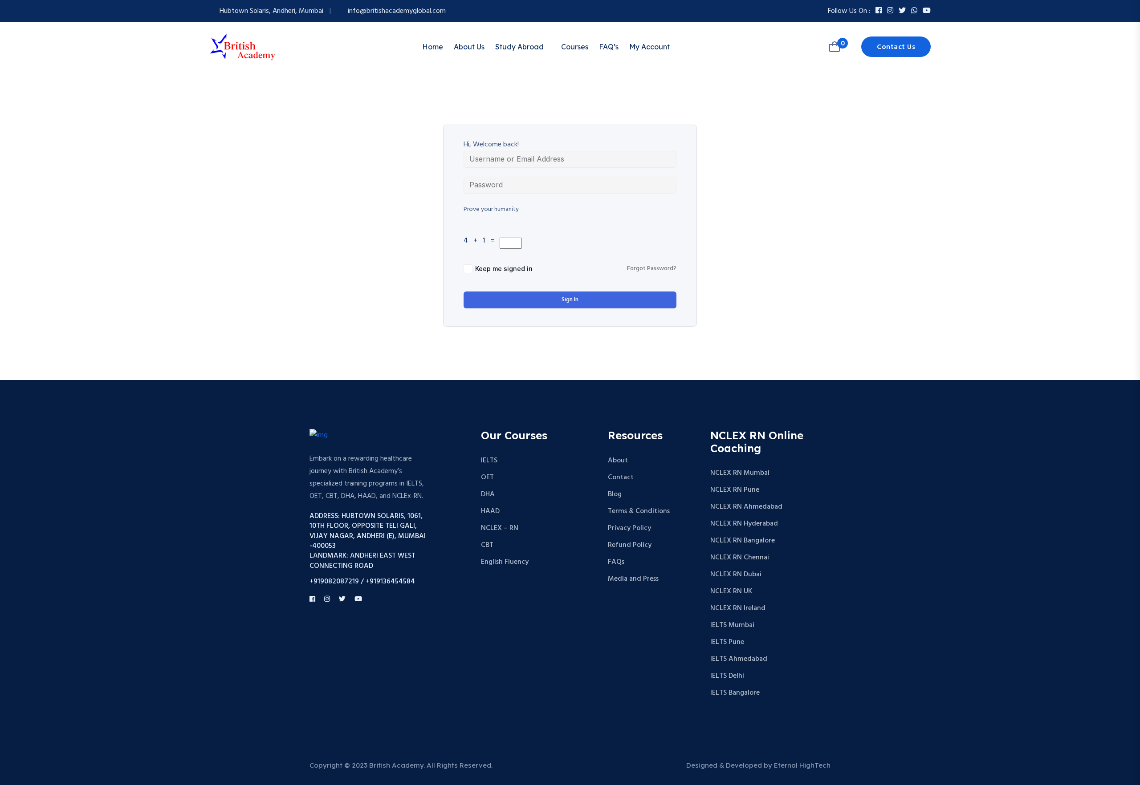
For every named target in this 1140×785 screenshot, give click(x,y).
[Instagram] (890, 11)
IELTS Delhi (727, 676)
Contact (621, 477)
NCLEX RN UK (731, 591)
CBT (487, 545)
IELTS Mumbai (732, 625)
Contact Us (896, 47)
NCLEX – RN (499, 528)
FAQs (616, 562)
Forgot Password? (651, 269)
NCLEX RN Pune (734, 490)
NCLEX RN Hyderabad (744, 524)
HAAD (490, 511)
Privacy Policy (629, 528)
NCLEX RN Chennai (739, 557)
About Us (469, 46)
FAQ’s (609, 46)
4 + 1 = (481, 241)
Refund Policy (629, 545)
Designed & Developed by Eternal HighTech (758, 765)
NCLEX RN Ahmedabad (746, 507)
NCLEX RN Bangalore (742, 540)
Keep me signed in (504, 268)
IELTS (489, 460)
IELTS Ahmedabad (738, 659)
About (618, 460)
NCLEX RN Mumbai (740, 473)
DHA (488, 494)
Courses (574, 46)
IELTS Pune (727, 642)
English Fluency (505, 562)
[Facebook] (878, 11)
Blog (615, 494)
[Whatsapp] (914, 11)
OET (487, 477)
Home (432, 46)
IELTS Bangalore (735, 693)
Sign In (570, 300)
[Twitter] (902, 11)
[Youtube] (927, 11)
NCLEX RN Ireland (737, 608)
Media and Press (633, 579)
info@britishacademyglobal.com (397, 11)
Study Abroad (519, 46)
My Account (649, 46)
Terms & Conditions (639, 511)
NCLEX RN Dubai (735, 574)
